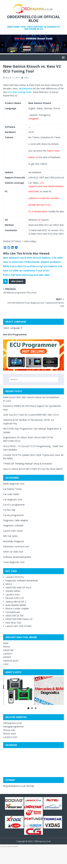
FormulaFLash (12, 612)
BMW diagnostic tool (13, 483)
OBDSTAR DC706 (14, 615)
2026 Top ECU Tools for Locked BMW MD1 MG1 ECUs (31, 414)
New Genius (17, 281)
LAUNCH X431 (12, 594)
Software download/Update (17, 556)
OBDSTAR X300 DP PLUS (18, 587)
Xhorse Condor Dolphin (17, 608)
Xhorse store (9, 733)
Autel (5, 643)
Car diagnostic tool (12, 499)
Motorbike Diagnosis (13, 541)
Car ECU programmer (14, 504)
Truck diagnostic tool (13, 562)
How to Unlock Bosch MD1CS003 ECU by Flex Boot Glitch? (32, 468)
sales (26, 77)
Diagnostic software (13, 525)
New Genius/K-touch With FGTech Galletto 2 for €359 (32, 257)
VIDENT (7, 657)
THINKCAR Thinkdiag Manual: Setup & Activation (27, 463)
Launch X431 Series (13, 530)
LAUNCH (7, 653)
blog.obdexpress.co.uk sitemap (18, 785)
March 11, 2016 (12, 77)
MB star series (10, 535)
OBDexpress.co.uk (12, 723)
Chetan (9, 846)
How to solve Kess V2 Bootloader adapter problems (32, 261)
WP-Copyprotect (15, 846)
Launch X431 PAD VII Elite (18, 626)
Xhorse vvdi (9, 730)
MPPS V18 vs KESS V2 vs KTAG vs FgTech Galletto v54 (32, 266)
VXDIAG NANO (12, 590)
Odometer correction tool (16, 546)
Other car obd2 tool (13, 551)
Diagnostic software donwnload (21, 580)
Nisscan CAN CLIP (14, 598)
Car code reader (11, 494)
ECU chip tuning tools (19, 92)
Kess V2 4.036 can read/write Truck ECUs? (26, 270)
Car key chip (9, 509)
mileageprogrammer (13, 726)
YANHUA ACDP (11, 660)
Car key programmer (13, 515)
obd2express (25, 88)
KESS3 (8, 584)
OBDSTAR (8, 650)
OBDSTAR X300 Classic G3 (18, 619)
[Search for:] (33, 379)
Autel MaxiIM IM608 (15, 605)
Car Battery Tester (12, 488)
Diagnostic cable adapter (15, 520)
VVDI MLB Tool (13, 622)
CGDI (5, 664)
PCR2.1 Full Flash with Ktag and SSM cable (26, 274)
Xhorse (6, 646)
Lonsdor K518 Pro (14, 577)
